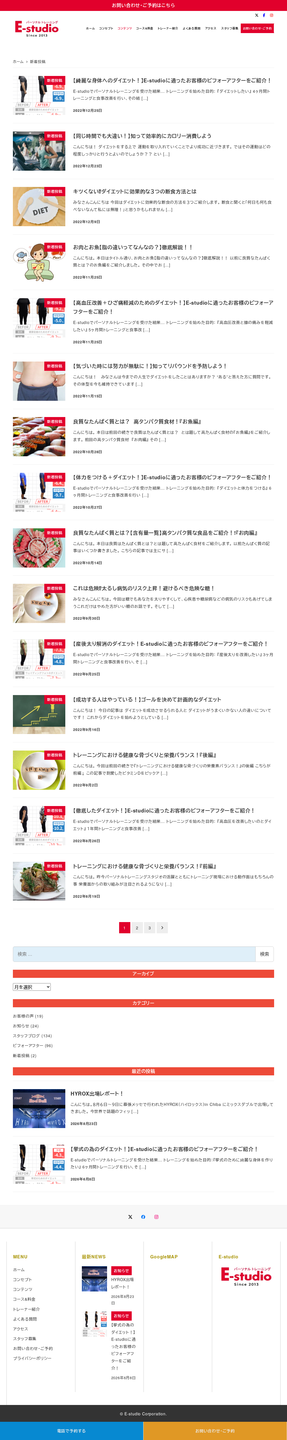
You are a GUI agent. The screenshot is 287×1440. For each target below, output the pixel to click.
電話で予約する (71, 1431)
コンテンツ (22, 1289)
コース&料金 (24, 1299)
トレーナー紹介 (26, 1309)
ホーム (19, 1269)
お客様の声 (23, 1016)
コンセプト (22, 1279)
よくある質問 (25, 1319)
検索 (264, 954)
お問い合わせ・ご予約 (215, 1431)
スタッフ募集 (24, 1338)
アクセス (20, 1329)
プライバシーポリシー (32, 1358)
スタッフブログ (26, 1035)
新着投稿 (21, 1055)
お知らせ (21, 1026)
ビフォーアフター (28, 1045)
